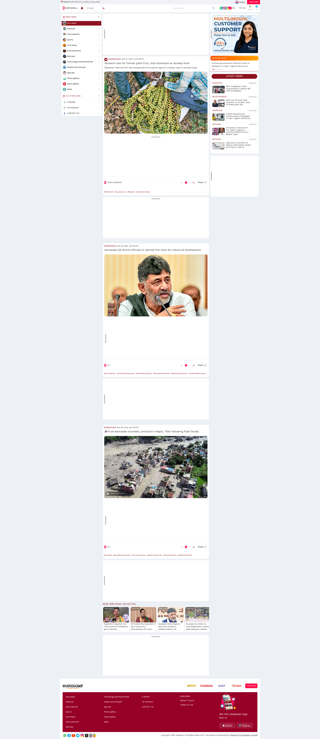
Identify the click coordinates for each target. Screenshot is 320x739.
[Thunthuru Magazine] (236, 686)
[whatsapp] (64, 735)
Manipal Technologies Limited (244, 735)
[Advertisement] (157, 34)
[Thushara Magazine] (221, 686)
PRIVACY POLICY (187, 701)
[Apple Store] (227, 725)
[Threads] (90, 735)
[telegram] (78, 735)
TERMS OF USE (186, 705)
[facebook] (69, 735)
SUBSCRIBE (253, 2)
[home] (70, 8)
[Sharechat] (94, 735)
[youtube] (73, 735)
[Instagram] (82, 735)
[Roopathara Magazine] (206, 686)
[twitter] (86, 735)
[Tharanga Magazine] (191, 686)
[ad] (235, 34)
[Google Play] (245, 725)
